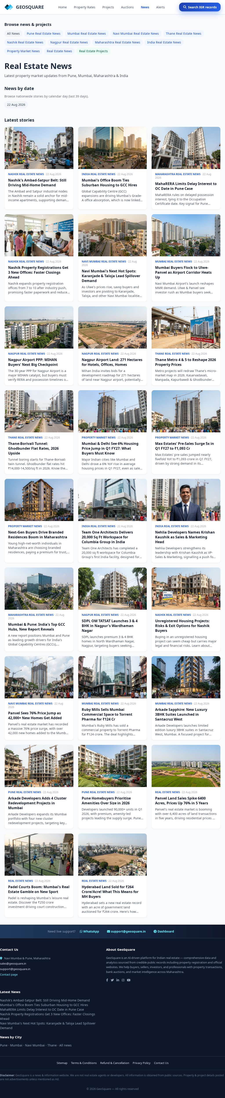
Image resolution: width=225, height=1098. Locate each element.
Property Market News (23, 51)
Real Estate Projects (93, 51)
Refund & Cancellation (114, 1063)
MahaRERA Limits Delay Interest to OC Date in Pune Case (42, 1009)
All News (13, 33)
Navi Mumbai (35, 1045)
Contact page (9, 974)
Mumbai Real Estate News (86, 33)
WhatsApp (90, 931)
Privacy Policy (142, 1063)
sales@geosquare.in (13, 963)
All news (65, 1045)
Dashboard (165, 931)
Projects (108, 7)
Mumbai (16, 1045)
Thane (52, 1045)
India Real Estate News (164, 42)
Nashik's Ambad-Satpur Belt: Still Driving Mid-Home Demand (45, 1000)
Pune (3, 1045)
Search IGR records (202, 7)
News (145, 7)
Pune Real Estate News (43, 33)
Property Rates (84, 7)
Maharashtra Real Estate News (117, 42)
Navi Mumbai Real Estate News (136, 33)
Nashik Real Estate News (25, 42)
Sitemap (62, 1063)
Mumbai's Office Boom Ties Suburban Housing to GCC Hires (44, 1005)
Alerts (160, 7)
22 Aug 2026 (16, 104)
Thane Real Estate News (183, 33)
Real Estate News (59, 51)
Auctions (127, 7)
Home (62, 7)
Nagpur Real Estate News (69, 42)
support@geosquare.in (128, 931)
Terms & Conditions (84, 1063)
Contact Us (161, 1063)
